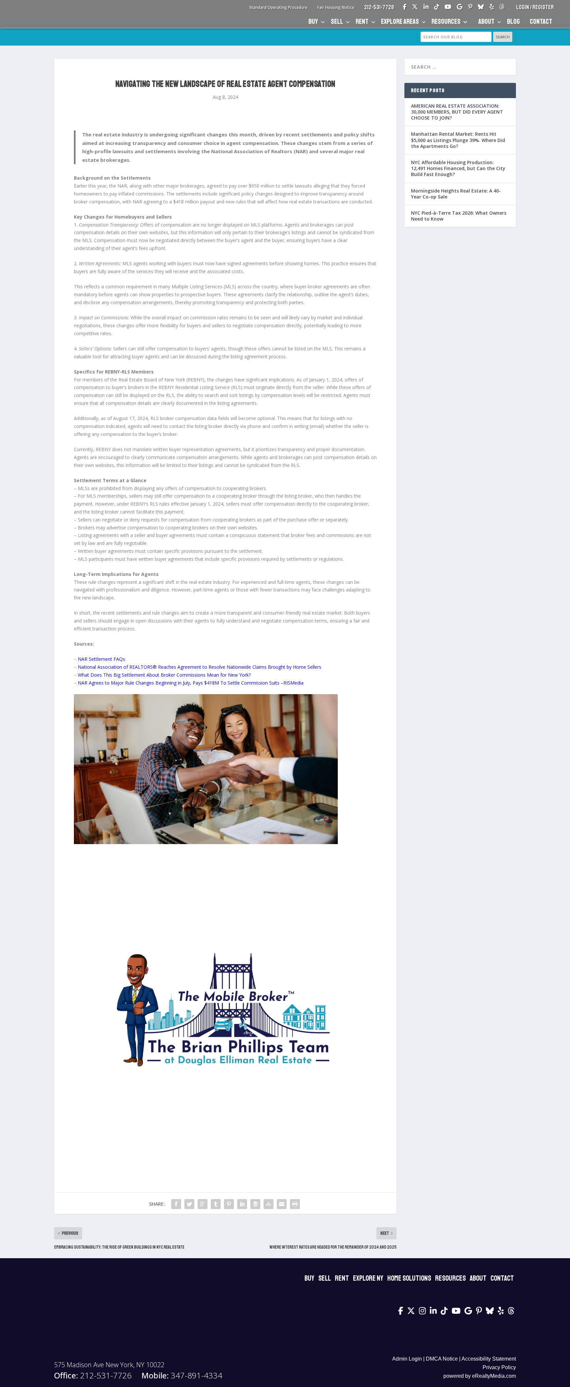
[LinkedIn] (426, 7)
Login (523, 7)
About (486, 21)
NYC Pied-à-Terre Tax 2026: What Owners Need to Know (458, 216)
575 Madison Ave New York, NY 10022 (109, 1364)
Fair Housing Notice (335, 7)
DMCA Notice (442, 1359)
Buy (313, 21)
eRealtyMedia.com (494, 1376)
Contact (541, 21)
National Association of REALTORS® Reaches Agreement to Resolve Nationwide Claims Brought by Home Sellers (199, 667)
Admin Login (407, 1359)
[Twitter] (415, 7)
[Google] (459, 7)
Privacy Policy (499, 1367)
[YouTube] (448, 7)
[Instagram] (422, 1310)
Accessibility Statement (488, 1359)
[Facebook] (404, 7)
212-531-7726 (379, 7)
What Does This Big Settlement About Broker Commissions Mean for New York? (164, 675)
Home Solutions (409, 1278)
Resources (445, 21)
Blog (513, 21)
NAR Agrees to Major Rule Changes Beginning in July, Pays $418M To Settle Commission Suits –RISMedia (190, 683)
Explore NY (368, 1278)
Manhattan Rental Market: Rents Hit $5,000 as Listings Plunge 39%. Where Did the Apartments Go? (458, 140)
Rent (362, 21)
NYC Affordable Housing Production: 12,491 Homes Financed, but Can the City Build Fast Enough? (458, 168)
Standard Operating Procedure (278, 7)
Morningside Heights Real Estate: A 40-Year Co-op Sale (456, 194)
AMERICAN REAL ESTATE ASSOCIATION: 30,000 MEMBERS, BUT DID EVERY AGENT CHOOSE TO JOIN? (457, 112)
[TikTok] (436, 7)
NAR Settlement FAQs (101, 659)
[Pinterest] (470, 7)
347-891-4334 (182, 1375)
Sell (337, 21)
